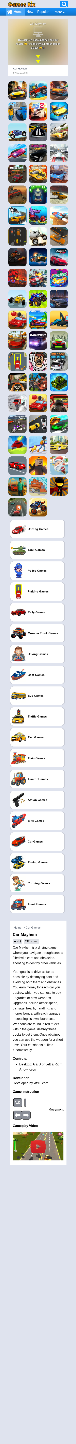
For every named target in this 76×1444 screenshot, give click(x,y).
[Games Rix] (21, 4)
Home (18, 11)
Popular (43, 11)
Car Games (33, 927)
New (30, 11)
